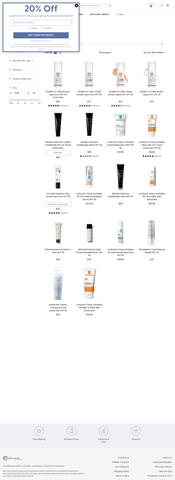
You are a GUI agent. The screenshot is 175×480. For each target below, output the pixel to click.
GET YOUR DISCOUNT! (41, 35)
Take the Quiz (165, 471)
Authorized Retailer (162, 462)
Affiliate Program (120, 462)
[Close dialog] (76, 5)
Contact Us (123, 457)
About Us (167, 457)
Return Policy (122, 475)
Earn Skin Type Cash (58, 204)
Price (14, 88)
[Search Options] (162, 43)
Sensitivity (17, 69)
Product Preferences (21, 79)
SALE (121, 14)
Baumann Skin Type (21, 60)
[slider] (11, 100)
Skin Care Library (163, 466)
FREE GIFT (58, 152)
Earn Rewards (122, 466)
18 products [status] (105, 52)
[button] (154, 52)
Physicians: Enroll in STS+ (159, 475)
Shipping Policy (121, 471)
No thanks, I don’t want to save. (41, 41)
